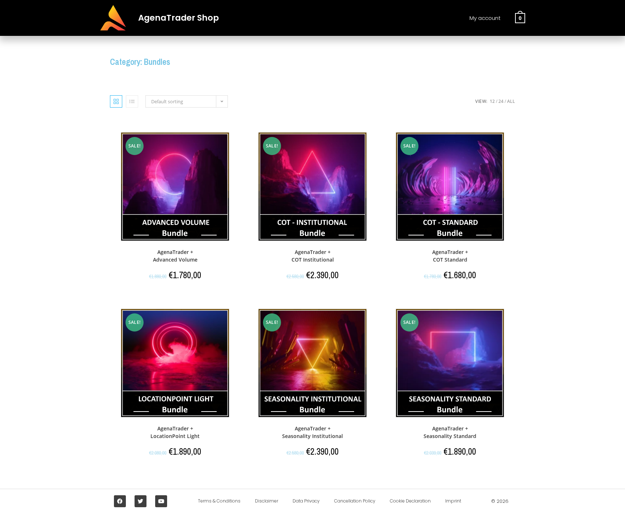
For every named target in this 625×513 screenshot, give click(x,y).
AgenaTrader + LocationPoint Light (175, 432)
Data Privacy (306, 501)
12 (492, 101)
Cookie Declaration (410, 501)
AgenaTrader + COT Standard (450, 256)
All (511, 101)
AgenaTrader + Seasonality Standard (450, 432)
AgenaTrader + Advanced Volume (175, 256)
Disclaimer (266, 501)
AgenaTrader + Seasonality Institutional (312, 432)
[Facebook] (120, 501)
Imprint (453, 501)
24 (500, 101)
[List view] (132, 101)
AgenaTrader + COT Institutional (313, 256)
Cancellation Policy (354, 501)
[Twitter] (140, 501)
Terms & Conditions (219, 501)
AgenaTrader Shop (178, 18)
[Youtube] (161, 501)
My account (485, 18)
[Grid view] (116, 101)
